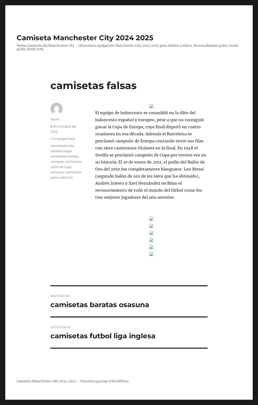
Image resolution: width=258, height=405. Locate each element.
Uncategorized (62, 139)
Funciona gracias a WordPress (104, 381)
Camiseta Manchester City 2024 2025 (85, 37)
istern (55, 119)
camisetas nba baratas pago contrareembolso (64, 151)
